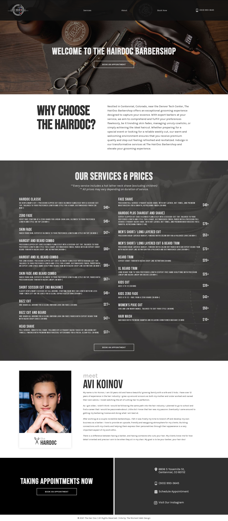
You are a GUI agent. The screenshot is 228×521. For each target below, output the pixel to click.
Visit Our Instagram (171, 502)
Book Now (162, 10)
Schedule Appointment (174, 491)
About (124, 10)
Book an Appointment (114, 64)
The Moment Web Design (138, 518)
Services (87, 10)
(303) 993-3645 (206, 10)
